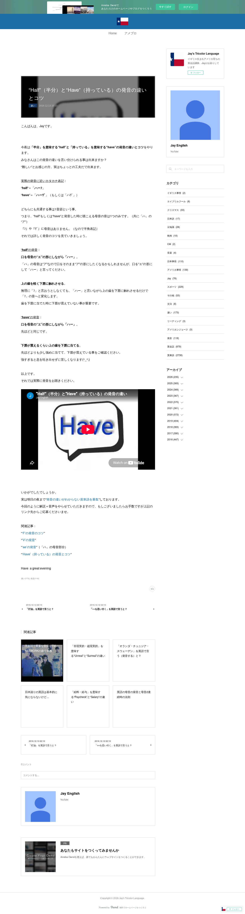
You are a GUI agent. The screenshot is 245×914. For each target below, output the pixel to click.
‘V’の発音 (28, 540)
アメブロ (130, 33)
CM (171, 244)
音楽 (171, 252)
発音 (173, 338)
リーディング (176, 321)
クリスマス (176, 209)
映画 (172, 235)
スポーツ (175, 286)
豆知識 (173, 226)
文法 (171, 303)
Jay (172, 278)
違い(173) (25, 578)
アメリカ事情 (177, 269)
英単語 (175, 355)
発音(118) (35, 578)
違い (33, 105)
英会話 (174, 346)
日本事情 (175, 261)
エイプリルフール (178, 201)
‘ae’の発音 (29, 547)
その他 (173, 295)
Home (113, 33)
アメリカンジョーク (179, 329)
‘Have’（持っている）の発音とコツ (46, 554)
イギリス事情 (176, 192)
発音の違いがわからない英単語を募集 (73, 499)
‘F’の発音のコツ (33, 533)
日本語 (173, 218)
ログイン (188, 7)
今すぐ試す (165, 6)
